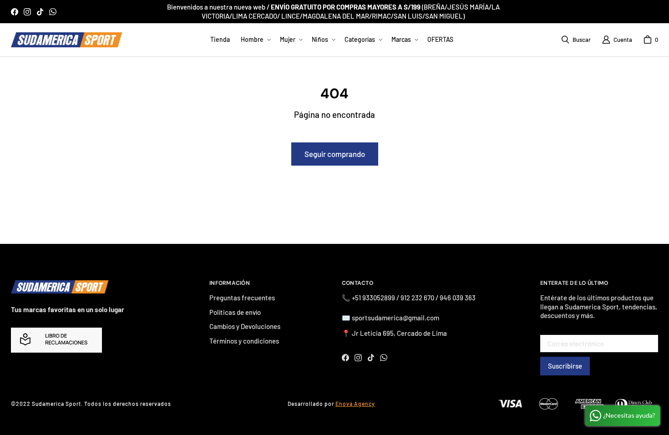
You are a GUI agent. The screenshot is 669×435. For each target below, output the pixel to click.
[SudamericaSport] (66, 39)
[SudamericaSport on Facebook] (14, 11)
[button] (254, 39)
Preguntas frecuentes (242, 297)
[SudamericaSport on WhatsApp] (52, 11)
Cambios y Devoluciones (244, 326)
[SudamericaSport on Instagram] (27, 11)
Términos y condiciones (244, 341)
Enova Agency (355, 403)
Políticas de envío (235, 312)
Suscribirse (565, 366)
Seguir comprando (334, 153)
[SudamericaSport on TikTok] (40, 11)
